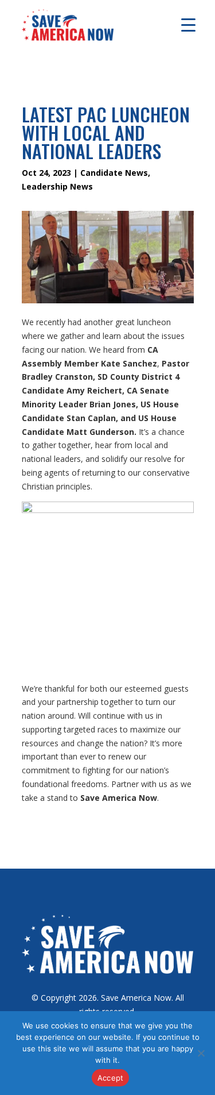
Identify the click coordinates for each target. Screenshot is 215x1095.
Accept (110, 1077)
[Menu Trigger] (188, 24)
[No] (200, 1053)
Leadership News (57, 186)
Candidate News (114, 172)
